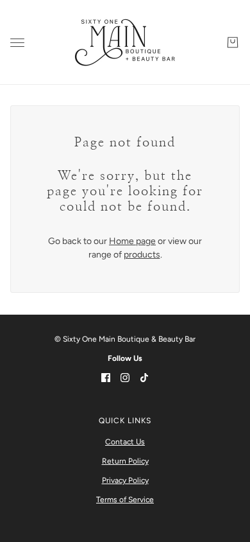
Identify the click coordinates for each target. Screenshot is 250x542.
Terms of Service (125, 499)
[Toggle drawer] (17, 43)
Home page (132, 241)
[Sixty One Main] (125, 42)
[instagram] (125, 377)
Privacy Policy (125, 480)
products (142, 254)
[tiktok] (144, 377)
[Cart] (233, 42)
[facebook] (105, 377)
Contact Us (125, 441)
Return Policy (125, 461)
